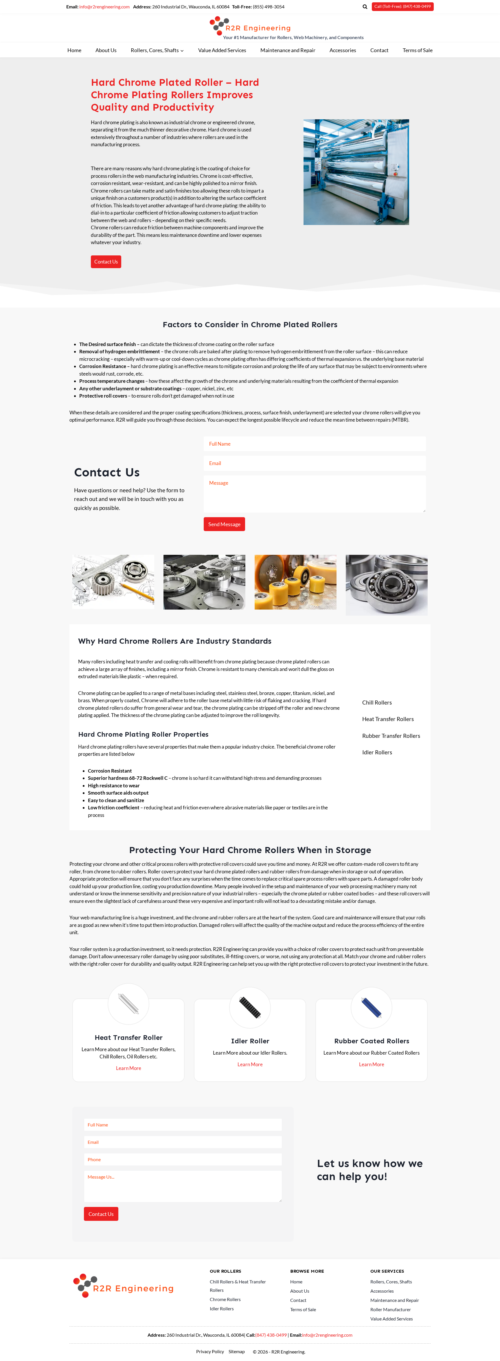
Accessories (343, 50)
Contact (379, 50)
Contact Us (101, 1214)
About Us (106, 50)
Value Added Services (222, 50)
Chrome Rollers (225, 1299)
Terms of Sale (418, 50)
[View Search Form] (365, 6)
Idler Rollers (222, 1308)
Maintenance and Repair (287, 50)
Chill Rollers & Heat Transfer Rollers (238, 1286)
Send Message (224, 524)
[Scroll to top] (486, 1347)
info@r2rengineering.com (104, 6)
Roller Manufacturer (390, 1309)
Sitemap (237, 1351)
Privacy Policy (210, 1351)
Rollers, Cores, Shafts (391, 1281)
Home (74, 50)
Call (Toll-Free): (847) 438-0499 (402, 6)
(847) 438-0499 (271, 1335)
